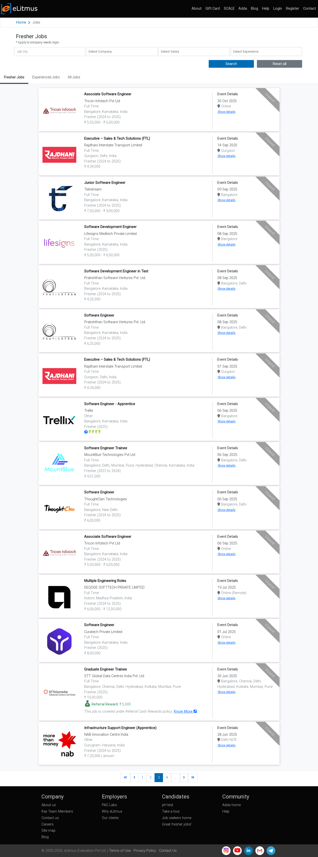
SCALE (229, 8)
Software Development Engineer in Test (116, 271)
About (196, 8)
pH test (167, 805)
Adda (242, 8)
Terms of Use (120, 851)
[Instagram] (226, 850)
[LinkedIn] (248, 850)
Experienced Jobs (46, 77)
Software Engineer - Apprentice (109, 404)
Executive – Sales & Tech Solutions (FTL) (117, 138)
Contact (309, 8)
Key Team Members (57, 811)
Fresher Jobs (14, 77)
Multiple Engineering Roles (105, 581)
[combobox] (121, 51)
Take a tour (171, 811)
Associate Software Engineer (107, 94)
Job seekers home (176, 818)
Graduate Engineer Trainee (105, 669)
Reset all (279, 64)
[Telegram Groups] (271, 850)
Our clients (110, 818)
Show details (227, 112)
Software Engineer (99, 315)
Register (292, 8)
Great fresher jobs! (176, 824)
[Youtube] (237, 850)
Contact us (50, 818)
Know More (184, 711)
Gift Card (212, 8)
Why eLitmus (112, 811)
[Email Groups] (259, 850)
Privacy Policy (145, 851)
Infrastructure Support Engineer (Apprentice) (120, 728)
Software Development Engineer (110, 227)
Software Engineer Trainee (105, 448)
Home (21, 22)
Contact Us (168, 851)
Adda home (231, 805)
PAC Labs (109, 805)
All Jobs (74, 77)
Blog (254, 8)
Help (265, 8)
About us (48, 805)
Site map (48, 830)
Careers (47, 824)
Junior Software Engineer (104, 183)
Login (277, 8)
